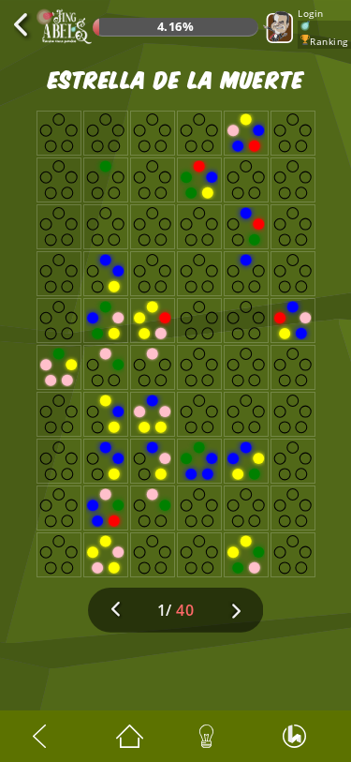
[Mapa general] (133, 736)
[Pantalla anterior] (50, 736)
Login (311, 13)
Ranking (329, 41)
